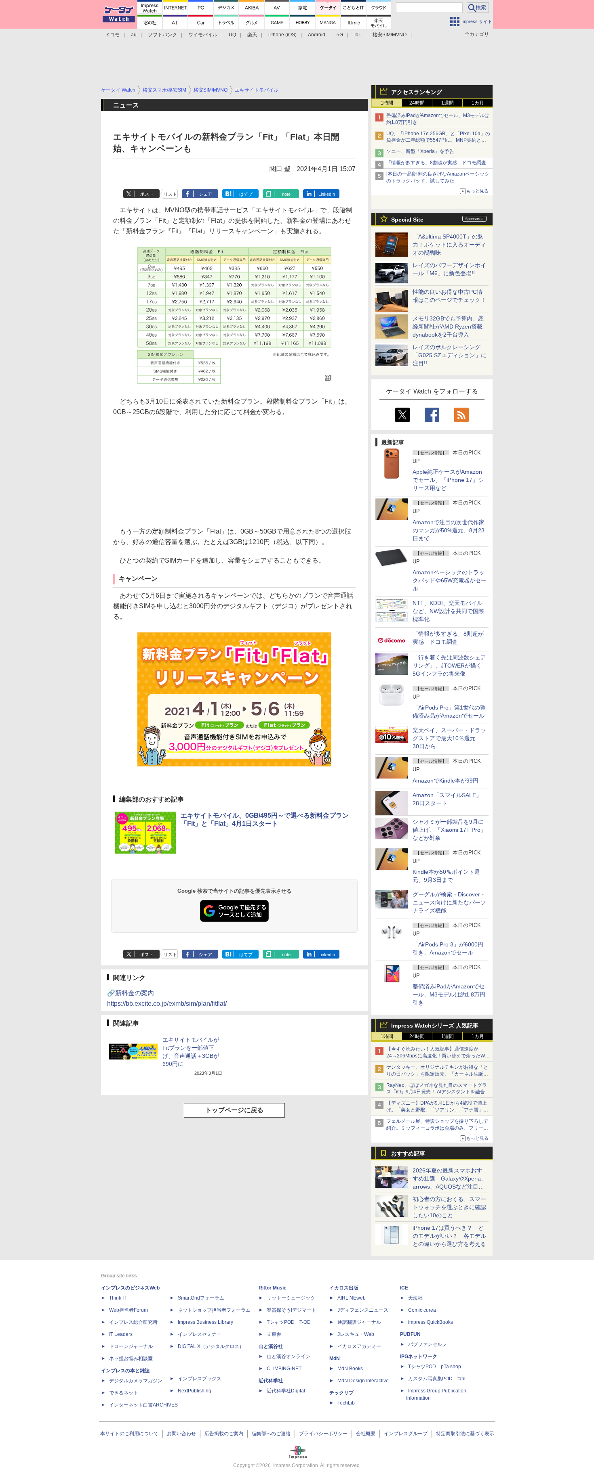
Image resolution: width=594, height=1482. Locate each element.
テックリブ (341, 1393)
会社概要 (365, 1433)
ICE (404, 1288)
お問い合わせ (181, 1433)
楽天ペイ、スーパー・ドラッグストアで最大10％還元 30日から (449, 738)
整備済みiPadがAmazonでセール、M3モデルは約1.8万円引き (449, 994)
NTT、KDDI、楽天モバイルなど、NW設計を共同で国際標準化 (448, 611)
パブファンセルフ (427, 1344)
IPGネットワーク (418, 1356)
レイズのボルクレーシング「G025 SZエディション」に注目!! (450, 355)
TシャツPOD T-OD (289, 1322)
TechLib (346, 1403)
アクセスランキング (416, 92)
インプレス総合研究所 (133, 1322)
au (134, 35)
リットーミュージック (291, 1298)
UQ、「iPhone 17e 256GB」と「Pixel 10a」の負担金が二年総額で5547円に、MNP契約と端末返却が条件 (438, 140)
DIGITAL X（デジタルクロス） (211, 1346)
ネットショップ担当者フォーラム (214, 1310)
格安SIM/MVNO (390, 35)
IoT (357, 35)
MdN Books (350, 1368)
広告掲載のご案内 (223, 1433)
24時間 (417, 103)
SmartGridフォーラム (201, 1298)
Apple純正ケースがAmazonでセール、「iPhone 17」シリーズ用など (448, 480)
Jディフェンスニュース (362, 1310)
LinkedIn (326, 194)
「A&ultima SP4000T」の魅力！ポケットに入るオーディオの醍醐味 (449, 244)
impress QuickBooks (430, 1322)
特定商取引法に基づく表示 (465, 1433)
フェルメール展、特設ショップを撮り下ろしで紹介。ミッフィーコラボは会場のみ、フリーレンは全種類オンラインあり (437, 1128)
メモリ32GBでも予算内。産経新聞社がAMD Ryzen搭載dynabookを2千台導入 (448, 326)
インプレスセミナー (199, 1334)
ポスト (147, 194)
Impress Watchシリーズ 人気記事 (434, 1025)
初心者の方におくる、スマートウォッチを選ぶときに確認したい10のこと (449, 1207)
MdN (334, 1358)
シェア (205, 194)
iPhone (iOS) (282, 35)
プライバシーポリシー (323, 1433)
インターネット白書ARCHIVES (143, 1405)
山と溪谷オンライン (288, 1356)
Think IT (117, 1298)
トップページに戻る (234, 1110)
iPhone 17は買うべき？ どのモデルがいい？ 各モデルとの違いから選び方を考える (449, 1236)
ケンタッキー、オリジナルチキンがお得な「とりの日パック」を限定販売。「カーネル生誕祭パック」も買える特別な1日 (437, 1074)
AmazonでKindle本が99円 (445, 780)
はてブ (246, 194)
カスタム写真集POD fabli (437, 1379)
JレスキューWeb (355, 1334)
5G (340, 35)
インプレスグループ (406, 1433)
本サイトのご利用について (129, 1433)
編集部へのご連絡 (271, 1433)
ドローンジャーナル (131, 1346)
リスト (170, 194)
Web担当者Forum (128, 1310)
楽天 (252, 35)
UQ (232, 35)
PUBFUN (410, 1334)
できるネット (123, 1393)
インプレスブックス (199, 1379)
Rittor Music (272, 1288)
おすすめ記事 (408, 1153)
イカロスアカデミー (359, 1346)
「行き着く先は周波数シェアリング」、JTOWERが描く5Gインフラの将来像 (449, 665)
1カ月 (478, 103)
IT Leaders (121, 1334)
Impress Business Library (205, 1322)
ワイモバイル (202, 35)
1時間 (387, 103)
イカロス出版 (343, 1288)
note (286, 194)
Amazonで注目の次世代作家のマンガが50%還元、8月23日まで (448, 530)
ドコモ (112, 35)
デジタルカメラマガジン (135, 1381)
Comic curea (422, 1310)
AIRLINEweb (351, 1298)
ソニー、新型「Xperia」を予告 (420, 151)
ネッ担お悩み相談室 (131, 1358)
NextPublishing (194, 1391)
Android (316, 35)
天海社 (415, 1298)
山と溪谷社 (271, 1346)
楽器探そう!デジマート (291, 1310)
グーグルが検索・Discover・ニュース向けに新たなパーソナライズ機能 (449, 902)
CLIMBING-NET (284, 1368)
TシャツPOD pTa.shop (434, 1366)
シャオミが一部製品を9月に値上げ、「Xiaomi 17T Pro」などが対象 (449, 829)
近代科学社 (271, 1381)
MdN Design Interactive (363, 1381)
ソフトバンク (162, 35)
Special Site (407, 219)
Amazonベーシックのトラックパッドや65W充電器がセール (450, 580)
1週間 (447, 103)
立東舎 (274, 1334)
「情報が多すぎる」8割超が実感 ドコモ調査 (436, 162)
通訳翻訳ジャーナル (359, 1322)
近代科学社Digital (286, 1391)
